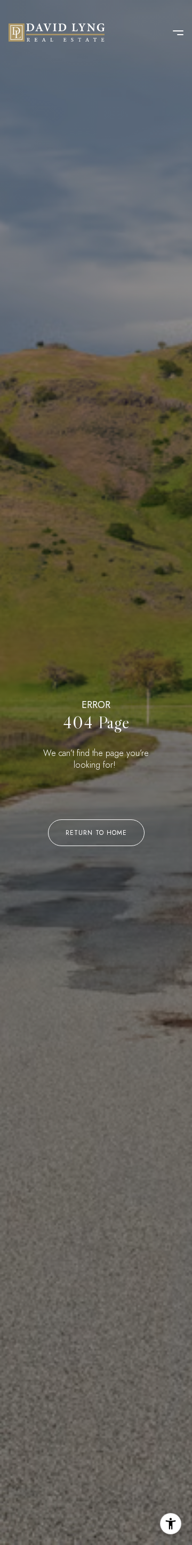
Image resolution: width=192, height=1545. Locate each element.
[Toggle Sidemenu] (172, 32)
